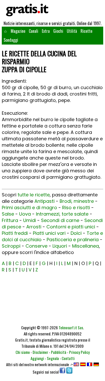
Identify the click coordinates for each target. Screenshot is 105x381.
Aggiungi (37, 358)
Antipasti (44, 201)
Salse (8, 214)
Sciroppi (11, 246)
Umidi (29, 220)
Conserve (36, 246)
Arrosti (33, 227)
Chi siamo (23, 352)
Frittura (10, 220)
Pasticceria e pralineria (73, 239)
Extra (46, 31)
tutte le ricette (34, 195)
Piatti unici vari (49, 233)
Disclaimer (40, 352)
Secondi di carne (60, 220)
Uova (25, 214)
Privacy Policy (79, 352)
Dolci (76, 233)
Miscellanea (85, 246)
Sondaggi (11, 40)
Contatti (68, 358)
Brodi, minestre (77, 201)
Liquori (59, 246)
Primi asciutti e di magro (29, 207)
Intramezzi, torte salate (62, 214)
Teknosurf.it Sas (71, 327)
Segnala (53, 358)
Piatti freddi (15, 233)
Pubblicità (58, 352)
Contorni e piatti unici (70, 227)
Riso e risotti (76, 207)
